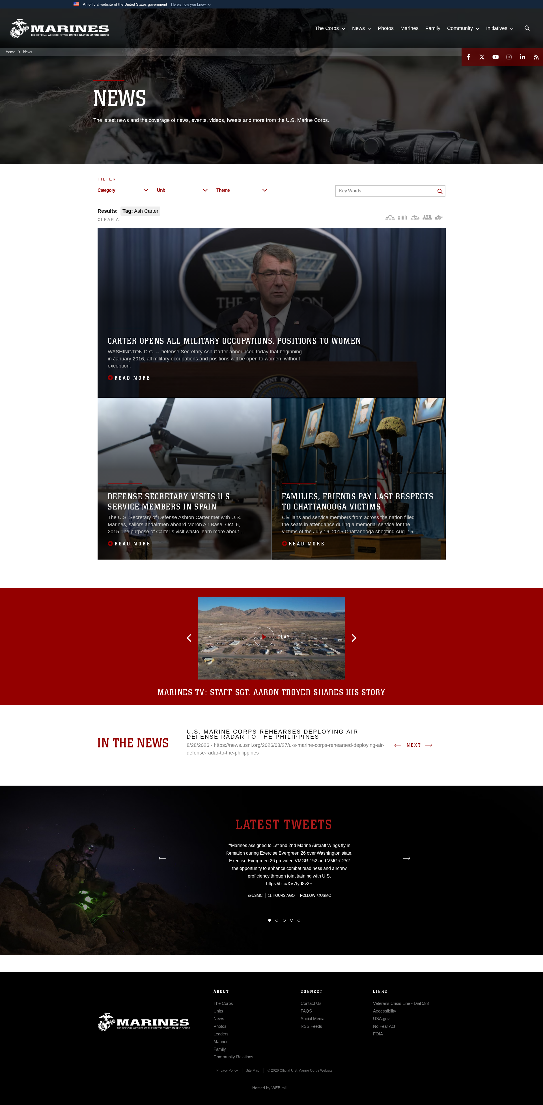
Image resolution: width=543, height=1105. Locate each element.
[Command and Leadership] (427, 217)
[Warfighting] (439, 217)
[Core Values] (414, 217)
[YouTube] (495, 57)
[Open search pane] (527, 28)
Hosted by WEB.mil (269, 1087)
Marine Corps (144, 1022)
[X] (482, 57)
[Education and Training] (402, 217)
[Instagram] (509, 57)
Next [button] (414, 745)
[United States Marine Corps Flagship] (59, 28)
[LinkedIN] (522, 57)
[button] (191, 4)
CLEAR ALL (112, 219)
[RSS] (536, 57)
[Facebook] (468, 57)
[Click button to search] (440, 191)
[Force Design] (390, 217)
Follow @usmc (315, 895)
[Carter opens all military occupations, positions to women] (272, 313)
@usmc (255, 895)
